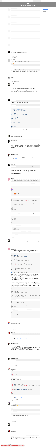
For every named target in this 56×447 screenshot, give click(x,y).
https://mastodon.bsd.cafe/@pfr (18, 338)
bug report (16, 158)
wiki (26, 345)
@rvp (19, 323)
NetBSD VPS (12, 326)
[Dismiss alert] (23, 445)
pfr (12, 404)
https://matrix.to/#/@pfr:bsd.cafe (26, 338)
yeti (12, 69)
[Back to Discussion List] (1, 1)
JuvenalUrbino (14, 61)
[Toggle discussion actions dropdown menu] (47, 9)
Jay (12, 334)
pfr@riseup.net (12, 338)
